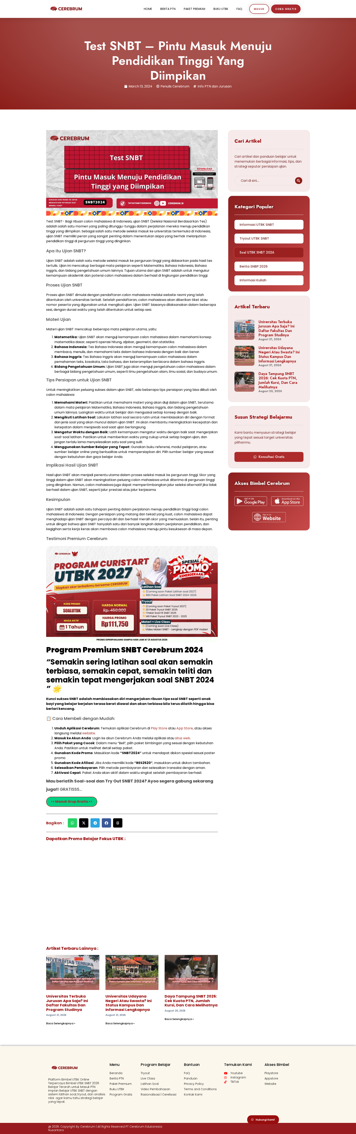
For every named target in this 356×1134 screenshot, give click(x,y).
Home (148, 9)
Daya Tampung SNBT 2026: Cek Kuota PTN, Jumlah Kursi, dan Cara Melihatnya (191, 1001)
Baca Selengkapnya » (60, 1023)
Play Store (159, 728)
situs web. (183, 738)
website (88, 733)
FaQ (239, 9)
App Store (184, 728)
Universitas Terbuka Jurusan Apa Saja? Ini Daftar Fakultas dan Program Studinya (67, 1003)
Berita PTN (168, 9)
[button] (72, 823)
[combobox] (264, 180)
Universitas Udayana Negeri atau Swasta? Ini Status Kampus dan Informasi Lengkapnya (128, 1003)
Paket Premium (194, 9)
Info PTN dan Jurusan (215, 86)
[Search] (298, 180)
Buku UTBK (220, 9)
